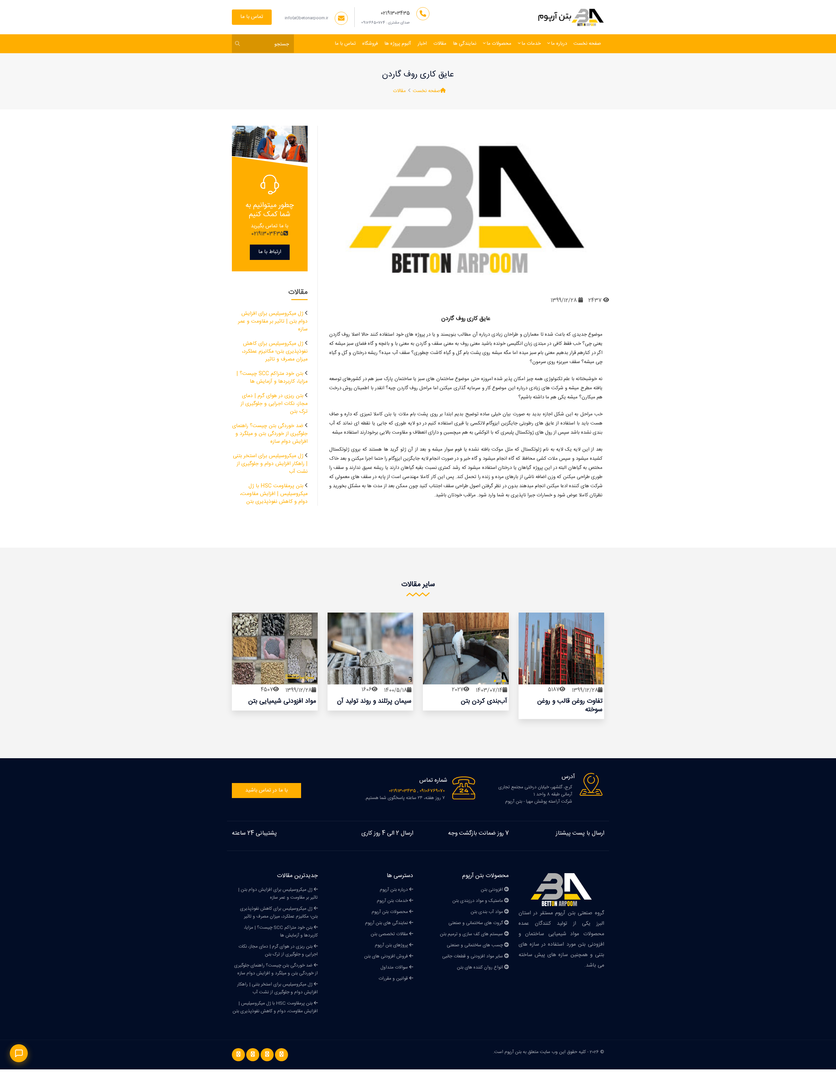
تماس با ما (251, 16)
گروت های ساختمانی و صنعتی (476, 923)
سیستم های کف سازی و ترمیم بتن (472, 934)
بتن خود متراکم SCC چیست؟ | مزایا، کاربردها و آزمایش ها (272, 377)
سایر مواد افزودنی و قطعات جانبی (473, 956)
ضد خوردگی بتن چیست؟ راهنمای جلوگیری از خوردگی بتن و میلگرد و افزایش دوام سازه (270, 434)
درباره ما (559, 44)
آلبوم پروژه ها (397, 44)
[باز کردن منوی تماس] (19, 1053)
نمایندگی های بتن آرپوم (387, 923)
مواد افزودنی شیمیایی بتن (282, 701)
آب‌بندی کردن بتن (484, 701)
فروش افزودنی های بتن (386, 956)
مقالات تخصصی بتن (390, 934)
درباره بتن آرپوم (394, 890)
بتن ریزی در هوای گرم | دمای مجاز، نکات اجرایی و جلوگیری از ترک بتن (274, 404)
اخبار (422, 44)
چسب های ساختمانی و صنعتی (475, 945)
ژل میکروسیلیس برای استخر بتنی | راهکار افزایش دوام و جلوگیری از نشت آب (270, 464)
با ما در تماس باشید (266, 790)
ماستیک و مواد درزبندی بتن (478, 901)
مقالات (439, 44)
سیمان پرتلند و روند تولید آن (374, 701)
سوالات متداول (394, 967)
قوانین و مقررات (393, 979)
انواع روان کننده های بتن (480, 967)
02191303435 (395, 13)
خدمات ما (531, 44)
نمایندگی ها (464, 44)
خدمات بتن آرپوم (393, 901)
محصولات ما (499, 44)
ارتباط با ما (269, 252)
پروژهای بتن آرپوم (392, 945)
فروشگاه (370, 44)
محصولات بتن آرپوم (390, 912)
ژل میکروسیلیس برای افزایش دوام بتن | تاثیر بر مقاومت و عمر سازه (273, 321)
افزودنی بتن (492, 890)
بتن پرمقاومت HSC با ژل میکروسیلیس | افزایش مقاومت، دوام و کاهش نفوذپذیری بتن (274, 494)
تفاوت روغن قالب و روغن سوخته (570, 705)
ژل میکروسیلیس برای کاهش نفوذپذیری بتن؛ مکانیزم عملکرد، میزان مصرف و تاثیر (275, 351)
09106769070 (431, 791)
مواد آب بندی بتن (487, 912)
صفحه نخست (587, 44)
